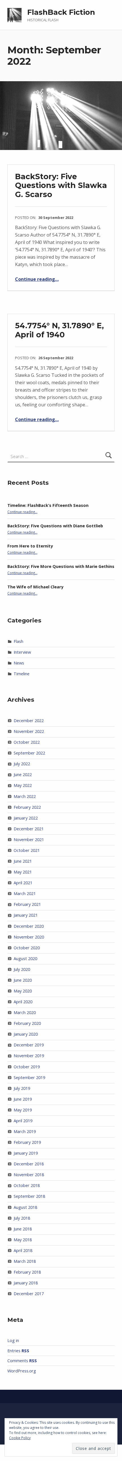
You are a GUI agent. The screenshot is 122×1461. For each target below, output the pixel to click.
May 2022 (23, 785)
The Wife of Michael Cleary (35, 587)
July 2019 (22, 1088)
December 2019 (29, 1045)
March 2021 (25, 893)
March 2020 (25, 1012)
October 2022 (27, 742)
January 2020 (26, 1034)
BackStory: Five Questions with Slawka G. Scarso (61, 185)
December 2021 (29, 828)
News (19, 663)
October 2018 (27, 1185)
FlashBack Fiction (61, 12)
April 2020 (23, 1001)
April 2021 (23, 882)
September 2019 (29, 1077)
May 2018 (23, 1239)
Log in (13, 1340)
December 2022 (29, 720)
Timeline (22, 673)
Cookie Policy (20, 1437)
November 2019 (29, 1055)
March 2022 (25, 796)
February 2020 (27, 1023)
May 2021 (23, 872)
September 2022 (29, 753)
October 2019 (27, 1066)
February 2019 (27, 1142)
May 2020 (23, 991)
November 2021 (29, 839)
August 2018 (25, 1207)
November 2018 (29, 1174)
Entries (18, 1350)
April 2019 (23, 1120)
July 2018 (22, 1218)
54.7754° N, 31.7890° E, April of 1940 (59, 330)
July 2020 (22, 969)
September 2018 (29, 1196)
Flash (18, 641)
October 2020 (27, 947)
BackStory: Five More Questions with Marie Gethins (60, 566)
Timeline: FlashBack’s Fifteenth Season (48, 505)
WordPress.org (21, 1371)
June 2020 (23, 980)
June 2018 (23, 1229)
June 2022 (23, 774)
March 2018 (25, 1261)
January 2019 (26, 1153)
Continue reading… (37, 279)
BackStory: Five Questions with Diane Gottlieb (55, 525)
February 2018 (27, 1272)
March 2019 (25, 1131)
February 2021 (27, 904)
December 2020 (29, 926)
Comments (22, 1360)
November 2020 (29, 937)
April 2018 (23, 1250)
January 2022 (26, 818)
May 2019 (23, 1110)
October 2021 (27, 850)
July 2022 (22, 763)
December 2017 (29, 1293)
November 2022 (29, 731)
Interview (22, 652)
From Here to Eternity (30, 546)
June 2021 (23, 861)
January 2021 (26, 915)
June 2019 (23, 1099)
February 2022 (27, 807)
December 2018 (29, 1164)
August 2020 (25, 958)
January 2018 (26, 1283)
